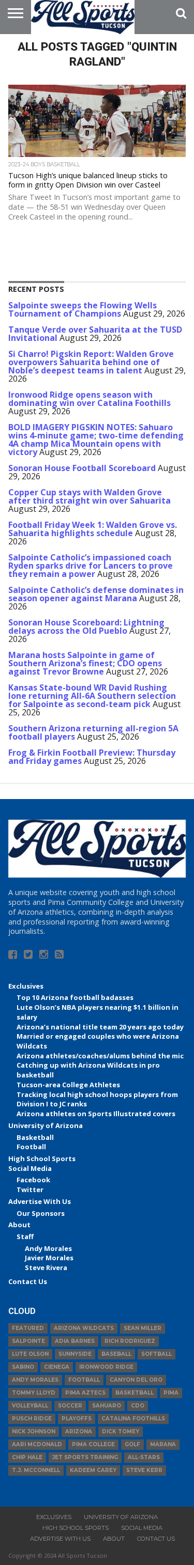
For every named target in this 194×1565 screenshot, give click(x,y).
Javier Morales (49, 1257)
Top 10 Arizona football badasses (75, 997)
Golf (132, 1444)
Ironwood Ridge (106, 1367)
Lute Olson (30, 1354)
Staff (25, 1236)
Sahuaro (106, 1405)
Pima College (93, 1444)
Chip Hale (27, 1457)
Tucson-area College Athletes (68, 1084)
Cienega (56, 1367)
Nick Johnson (33, 1431)
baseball (116, 1354)
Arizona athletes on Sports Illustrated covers (96, 1113)
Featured (28, 1328)
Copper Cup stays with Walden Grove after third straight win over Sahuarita (89, 496)
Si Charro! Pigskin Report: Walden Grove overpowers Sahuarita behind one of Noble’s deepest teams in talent (91, 362)
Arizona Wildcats (84, 1328)
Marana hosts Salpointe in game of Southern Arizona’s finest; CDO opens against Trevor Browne (85, 663)
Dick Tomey (120, 1431)
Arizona (78, 1431)
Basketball (35, 1137)
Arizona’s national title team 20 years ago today (100, 1026)
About (19, 1224)
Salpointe (28, 1341)
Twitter (30, 1189)
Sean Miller (142, 1328)
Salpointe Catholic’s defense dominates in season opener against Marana (96, 594)
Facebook (33, 1179)
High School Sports (42, 1158)
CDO (137, 1405)
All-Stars (144, 1457)
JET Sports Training (85, 1457)
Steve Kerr (144, 1470)
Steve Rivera (46, 1267)
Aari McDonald (37, 1444)
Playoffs (77, 1418)
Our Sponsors (41, 1213)
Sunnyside (75, 1354)
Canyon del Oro (136, 1379)
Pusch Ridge (32, 1418)
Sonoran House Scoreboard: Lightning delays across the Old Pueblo (86, 626)
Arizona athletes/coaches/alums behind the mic (100, 1055)
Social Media (30, 1168)
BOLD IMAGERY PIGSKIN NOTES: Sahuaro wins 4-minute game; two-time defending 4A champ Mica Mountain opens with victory (96, 439)
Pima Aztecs (85, 1392)
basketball (134, 1392)
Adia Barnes (75, 1341)
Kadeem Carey (93, 1470)
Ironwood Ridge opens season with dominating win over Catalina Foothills (89, 399)
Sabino (23, 1367)
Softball (156, 1354)
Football (31, 1146)
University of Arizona (45, 1125)
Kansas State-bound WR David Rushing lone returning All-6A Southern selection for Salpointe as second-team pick (92, 696)
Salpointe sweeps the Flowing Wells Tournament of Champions (82, 309)
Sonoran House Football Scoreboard (82, 468)
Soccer (70, 1405)
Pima (170, 1392)
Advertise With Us (39, 1201)
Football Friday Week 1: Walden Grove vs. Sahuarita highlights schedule (92, 529)
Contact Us (27, 1281)
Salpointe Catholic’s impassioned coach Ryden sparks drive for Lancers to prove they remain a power (90, 566)
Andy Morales (48, 1248)
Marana (163, 1444)
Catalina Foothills (133, 1418)
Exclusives (25, 986)
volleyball (30, 1405)
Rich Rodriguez (130, 1341)
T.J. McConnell (36, 1470)
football (84, 1379)
